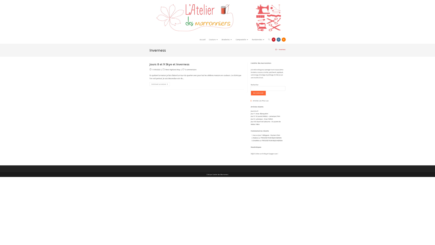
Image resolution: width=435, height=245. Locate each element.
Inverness (282, 49)
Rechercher (254, 85)
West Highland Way (172, 70)
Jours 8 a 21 (254, 111)
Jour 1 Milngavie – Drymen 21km (269, 135)
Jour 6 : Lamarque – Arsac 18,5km (262, 119)
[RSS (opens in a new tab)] (284, 40)
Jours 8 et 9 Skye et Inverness (170, 64)
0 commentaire (190, 70)
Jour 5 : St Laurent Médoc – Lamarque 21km (265, 116)
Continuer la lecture (160, 84)
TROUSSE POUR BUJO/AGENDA (271, 138)
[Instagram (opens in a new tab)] (279, 40)
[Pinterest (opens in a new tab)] (274, 40)
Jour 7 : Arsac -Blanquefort (259, 114)
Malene (255, 138)
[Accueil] (276, 49)
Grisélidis (256, 141)
